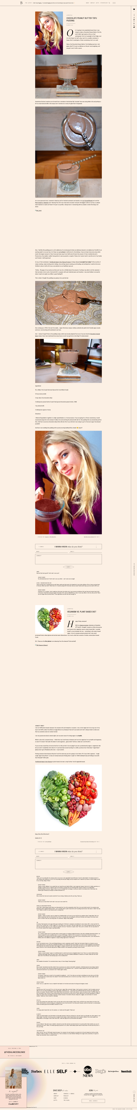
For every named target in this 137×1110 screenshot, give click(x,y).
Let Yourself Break (87, 200)
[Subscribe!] (11, 1104)
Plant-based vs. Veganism (41, 202)
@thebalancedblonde (14, 1052)
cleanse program (84, 625)
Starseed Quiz (104, 2)
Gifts (97, 2)
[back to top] (134, 1092)
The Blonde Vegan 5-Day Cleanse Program (60, 262)
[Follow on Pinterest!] (17, 1104)
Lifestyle (69, 15)
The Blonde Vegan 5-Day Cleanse (43, 761)
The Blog (66, 1100)
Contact (92, 2)
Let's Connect (13, 1101)
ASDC (131, 1109)
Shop (55, 1098)
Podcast (66, 1096)
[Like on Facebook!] (14, 1104)
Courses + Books (69, 1093)
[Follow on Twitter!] (16, 1104)
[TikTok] (13, 1104)
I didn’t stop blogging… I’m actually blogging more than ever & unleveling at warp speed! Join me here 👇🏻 (54, 2)
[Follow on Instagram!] (9, 1104)
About (87, 2)
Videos (66, 1098)
